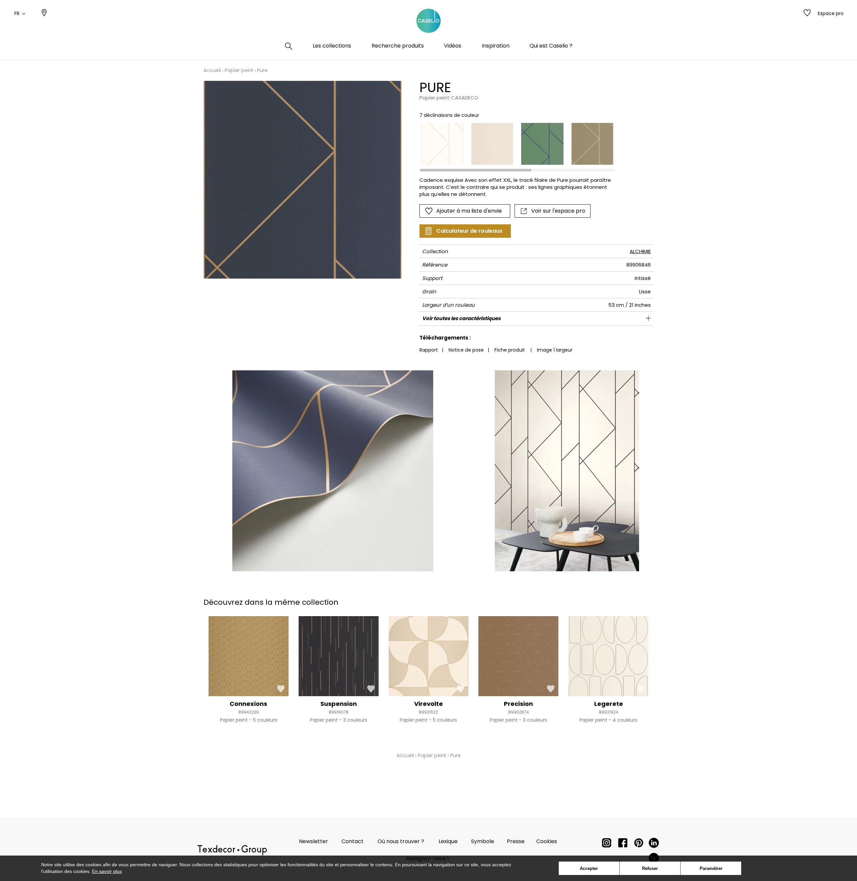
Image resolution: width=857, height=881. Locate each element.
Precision (518, 704)
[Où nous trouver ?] (44, 13)
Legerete (608, 704)
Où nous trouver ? (401, 841)
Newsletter (313, 841)
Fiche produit (509, 350)
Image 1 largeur (554, 350)
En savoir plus (107, 871)
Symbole (482, 841)
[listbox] (513, 144)
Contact (352, 841)
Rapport (428, 350)
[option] (442, 144)
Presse (516, 841)
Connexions (248, 704)
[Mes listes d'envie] (807, 13)
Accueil (212, 70)
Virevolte (428, 704)
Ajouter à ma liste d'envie (469, 211)
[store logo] (428, 21)
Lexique (448, 841)
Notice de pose (466, 350)
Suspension (338, 704)
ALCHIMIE (640, 251)
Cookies (546, 841)
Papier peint (239, 70)
